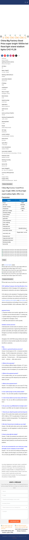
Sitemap (14, 538)
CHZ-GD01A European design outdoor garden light (21, 530)
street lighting (13, 300)
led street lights (8, 264)
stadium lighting (6, 300)
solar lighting (22, 300)
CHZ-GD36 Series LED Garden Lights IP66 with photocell (7, 531)
